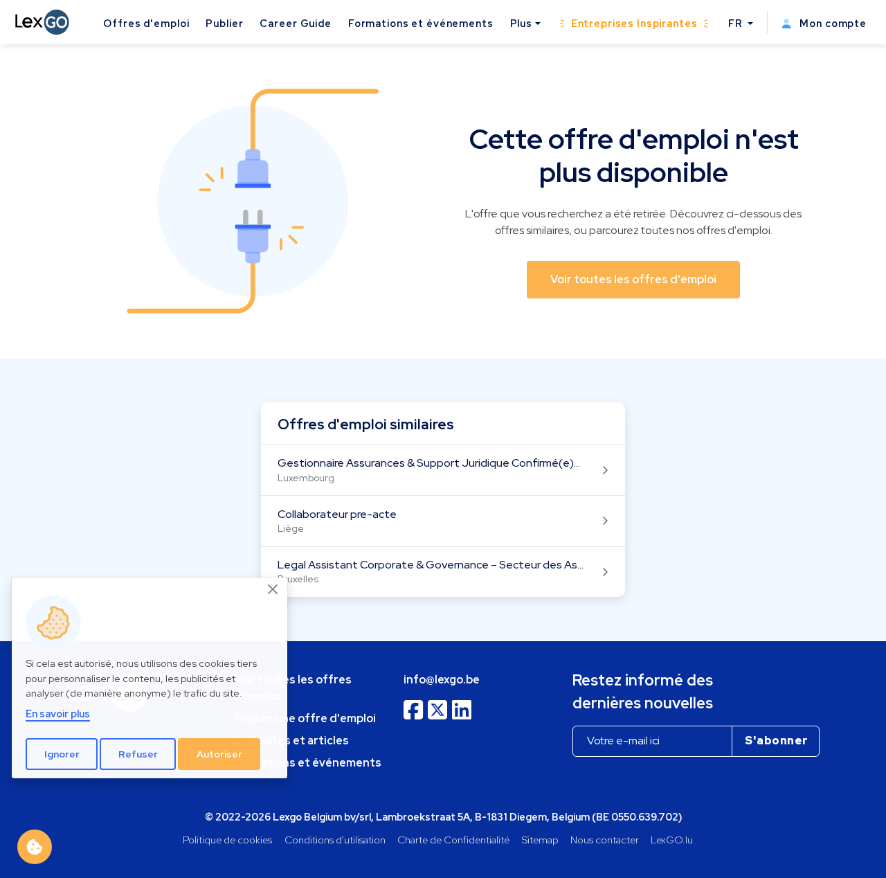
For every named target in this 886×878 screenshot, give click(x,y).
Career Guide (295, 23)
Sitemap (540, 839)
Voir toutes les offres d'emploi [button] (633, 279)
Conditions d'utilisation (335, 839)
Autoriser (219, 754)
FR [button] (736, 23)
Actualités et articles (291, 740)
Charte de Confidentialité (453, 839)
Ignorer (62, 754)
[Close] (273, 589)
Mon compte (832, 23)
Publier (224, 23)
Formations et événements (421, 23)
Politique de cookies (227, 839)
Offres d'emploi (146, 23)
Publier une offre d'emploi (305, 718)
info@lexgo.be (442, 679)
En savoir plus (58, 713)
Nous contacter (604, 839)
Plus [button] (521, 23)
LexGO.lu (672, 839)
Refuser (138, 754)
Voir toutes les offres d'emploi (293, 688)
